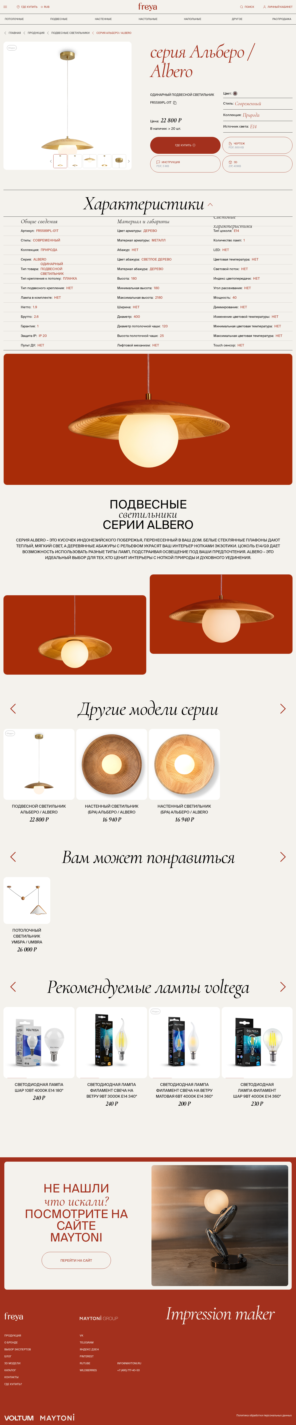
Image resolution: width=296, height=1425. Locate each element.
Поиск (249, 6)
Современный (248, 103)
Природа (251, 115)
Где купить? (13, 1384)
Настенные (103, 19)
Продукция (36, 32)
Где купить (29, 6)
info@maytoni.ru (129, 1363)
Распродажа (281, 19)
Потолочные (14, 19)
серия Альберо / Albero (201, 61)
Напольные (192, 19)
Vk (81, 1335)
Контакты (11, 1377)
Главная (15, 32)
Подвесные (59, 19)
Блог (7, 1356)
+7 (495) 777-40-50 (128, 1370)
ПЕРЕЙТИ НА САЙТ (76, 1260)
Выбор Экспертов (17, 1349)
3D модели (12, 1363)
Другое (237, 19)
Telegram (87, 1342)
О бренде (11, 1342)
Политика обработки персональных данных (264, 1415)
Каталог (10, 1370)
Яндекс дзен (89, 1349)
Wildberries (88, 1370)
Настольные (148, 19)
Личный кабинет (280, 6)
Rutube (85, 1363)
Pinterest (87, 1356)
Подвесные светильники (70, 32)
